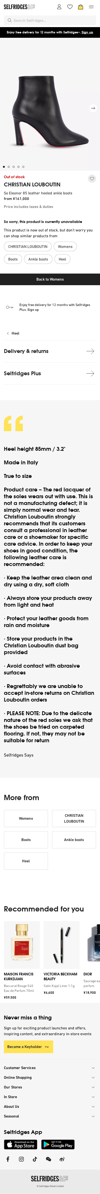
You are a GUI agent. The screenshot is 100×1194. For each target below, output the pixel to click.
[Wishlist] (70, 7)
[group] (50, 962)
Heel (15, 333)
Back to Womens (50, 279)
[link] (21, 988)
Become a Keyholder (24, 1046)
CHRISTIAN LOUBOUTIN (32, 184)
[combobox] (54, 20)
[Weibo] (62, 1162)
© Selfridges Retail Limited (50, 1186)
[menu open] (91, 7)
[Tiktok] (35, 1162)
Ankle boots (74, 839)
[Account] (59, 7)
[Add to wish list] (92, 179)
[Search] (10, 20)
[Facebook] (8, 1162)
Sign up (87, 32)
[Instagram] (21, 1162)
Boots (26, 839)
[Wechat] (48, 1162)
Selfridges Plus (22, 373)
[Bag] (80, 7)
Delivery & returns (26, 351)
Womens (26, 818)
